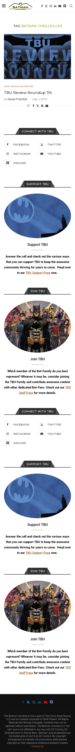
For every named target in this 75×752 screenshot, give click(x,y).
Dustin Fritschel (17, 99)
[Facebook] (42, 6)
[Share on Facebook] (33, 105)
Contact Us (38, 746)
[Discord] (64, 6)
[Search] (71, 6)
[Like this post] (28, 105)
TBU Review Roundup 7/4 (28, 93)
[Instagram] (51, 6)
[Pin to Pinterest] (42, 105)
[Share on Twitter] (37, 105)
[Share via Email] (46, 105)
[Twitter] (46, 6)
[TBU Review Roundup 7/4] (37, 56)
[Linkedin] (55, 6)
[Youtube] (59, 6)
